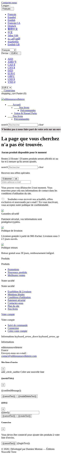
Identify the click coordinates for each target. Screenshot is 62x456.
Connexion (13, 328)
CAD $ (11, 64)
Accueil (14, 104)
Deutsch (12, 26)
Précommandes (28, 110)
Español (12, 17)
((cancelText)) (9, 396)
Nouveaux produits (17, 272)
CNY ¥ (11, 67)
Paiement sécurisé (16, 300)
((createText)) (24, 416)
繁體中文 (13, 29)
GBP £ (11, 76)
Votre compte (8, 314)
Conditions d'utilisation (19, 297)
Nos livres (21, 107)
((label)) (5, 412)
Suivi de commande (18, 325)
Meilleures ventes (16, 275)
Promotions (13, 269)
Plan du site (13, 306)
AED (10, 59)
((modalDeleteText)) (27, 396)
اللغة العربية (14, 38)
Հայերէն (13, 41)
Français (12, 14)
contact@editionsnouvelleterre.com (19, 356)
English (11, 20)
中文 (10, 32)
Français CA (14, 23)
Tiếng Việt (13, 35)
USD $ (11, 79)
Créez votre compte (17, 331)
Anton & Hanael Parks (25, 113)
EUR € (11, 73)
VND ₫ (11, 82)
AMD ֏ (12, 61)
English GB (14, 44)
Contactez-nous (9, 2)
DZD (10, 70)
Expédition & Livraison (19, 291)
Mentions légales (16, 294)
